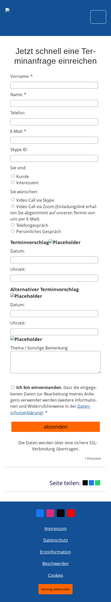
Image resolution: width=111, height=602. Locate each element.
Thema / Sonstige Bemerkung (39, 348)
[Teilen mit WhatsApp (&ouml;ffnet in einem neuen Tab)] (97, 482)
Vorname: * (21, 76)
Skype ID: (19, 149)
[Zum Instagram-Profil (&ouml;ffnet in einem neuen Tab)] (50, 513)
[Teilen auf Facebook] (91, 482)
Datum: (17, 251)
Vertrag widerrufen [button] (55, 589)
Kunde (22, 176)
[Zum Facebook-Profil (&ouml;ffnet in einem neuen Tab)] (40, 513)
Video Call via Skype (34, 200)
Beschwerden (55, 563)
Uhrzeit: (18, 269)
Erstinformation (55, 552)
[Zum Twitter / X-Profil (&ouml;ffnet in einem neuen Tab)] (61, 513)
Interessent (26, 183)
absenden (55, 426)
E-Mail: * (18, 131)
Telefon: (17, 113)
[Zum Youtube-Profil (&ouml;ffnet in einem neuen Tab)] (71, 513)
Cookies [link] (55, 575)
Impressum (55, 528)
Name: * (18, 94)
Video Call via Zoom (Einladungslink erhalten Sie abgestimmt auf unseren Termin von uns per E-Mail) (53, 213)
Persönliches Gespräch (38, 231)
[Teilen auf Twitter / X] (85, 482)
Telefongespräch (31, 225)
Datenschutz (55, 540)
